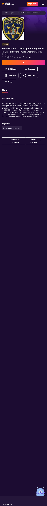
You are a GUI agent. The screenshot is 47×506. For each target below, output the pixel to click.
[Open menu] (43, 3)
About (5, 90)
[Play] (23, 62)
